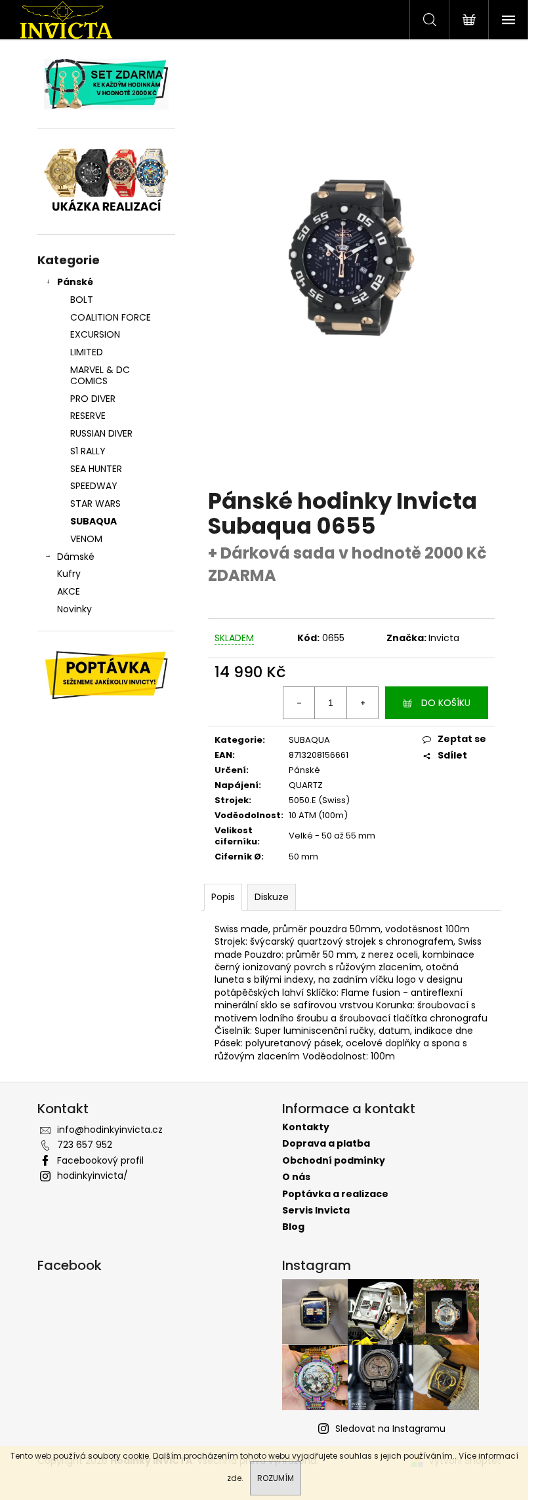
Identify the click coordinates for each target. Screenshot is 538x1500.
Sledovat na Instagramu (390, 1428)
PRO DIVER (92, 398)
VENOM (86, 538)
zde (234, 1478)
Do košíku (445, 702)
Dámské (75, 556)
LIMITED (86, 352)
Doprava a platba (326, 1144)
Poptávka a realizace (335, 1194)
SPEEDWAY (93, 485)
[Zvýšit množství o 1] (362, 703)
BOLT (81, 299)
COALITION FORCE (110, 317)
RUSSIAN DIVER (101, 433)
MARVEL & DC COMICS (100, 375)
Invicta (443, 637)
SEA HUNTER (96, 468)
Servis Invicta (316, 1210)
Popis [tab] (223, 896)
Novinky (74, 609)
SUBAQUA (93, 521)
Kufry (69, 573)
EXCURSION (95, 334)
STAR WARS (95, 503)
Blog (293, 1227)
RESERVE (88, 415)
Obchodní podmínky (333, 1161)
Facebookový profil (100, 1160)
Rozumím (275, 1478)
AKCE (68, 591)
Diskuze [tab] (272, 896)
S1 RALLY (88, 451)
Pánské (75, 281)
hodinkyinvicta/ (92, 1175)
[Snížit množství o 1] (299, 703)
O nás (296, 1177)
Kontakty (305, 1127)
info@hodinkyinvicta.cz (110, 1129)
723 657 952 (84, 1144)
